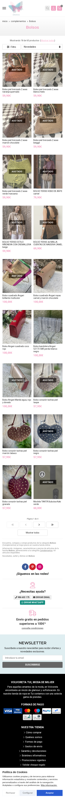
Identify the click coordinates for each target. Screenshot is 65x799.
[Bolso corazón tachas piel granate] (17, 482)
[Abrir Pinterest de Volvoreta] (32, 567)
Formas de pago (33, 741)
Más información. (49, 785)
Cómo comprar (33, 732)
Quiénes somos (33, 737)
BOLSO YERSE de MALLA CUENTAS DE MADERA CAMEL (47, 243)
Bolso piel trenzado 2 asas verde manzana (14, 192)
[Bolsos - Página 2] (39, 525)
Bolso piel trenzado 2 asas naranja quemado (14, 90)
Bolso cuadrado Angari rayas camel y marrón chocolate (47, 296)
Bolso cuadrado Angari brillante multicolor (13, 296)
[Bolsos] (13, 525)
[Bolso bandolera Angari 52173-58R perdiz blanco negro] (48, 327)
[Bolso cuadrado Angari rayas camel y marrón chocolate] (48, 276)
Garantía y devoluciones (33, 751)
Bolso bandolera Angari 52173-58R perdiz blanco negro (45, 349)
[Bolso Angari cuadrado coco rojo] (17, 327)
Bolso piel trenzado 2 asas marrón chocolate (14, 141)
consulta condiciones (32, 628)
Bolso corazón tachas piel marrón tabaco (14, 452)
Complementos (46, 551)
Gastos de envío (33, 746)
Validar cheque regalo (33, 764)
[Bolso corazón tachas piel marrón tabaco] (17, 431)
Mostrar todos (47, 40)
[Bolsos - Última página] (52, 525)
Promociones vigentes (34, 760)
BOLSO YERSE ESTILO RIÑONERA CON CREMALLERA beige (16, 244)
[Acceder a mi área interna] (53, 8)
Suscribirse (32, 664)
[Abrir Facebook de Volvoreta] (25, 567)
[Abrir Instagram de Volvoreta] (40, 567)
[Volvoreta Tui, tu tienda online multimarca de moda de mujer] (16, 8)
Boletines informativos (34, 755)
